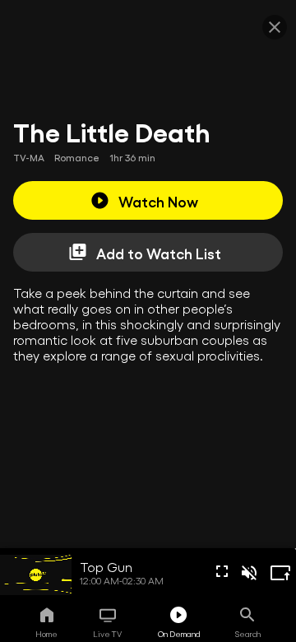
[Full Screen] (222, 571)
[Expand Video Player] (280, 573)
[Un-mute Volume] (249, 573)
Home (46, 634)
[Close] (274, 27)
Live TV (107, 634)
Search (248, 634)
